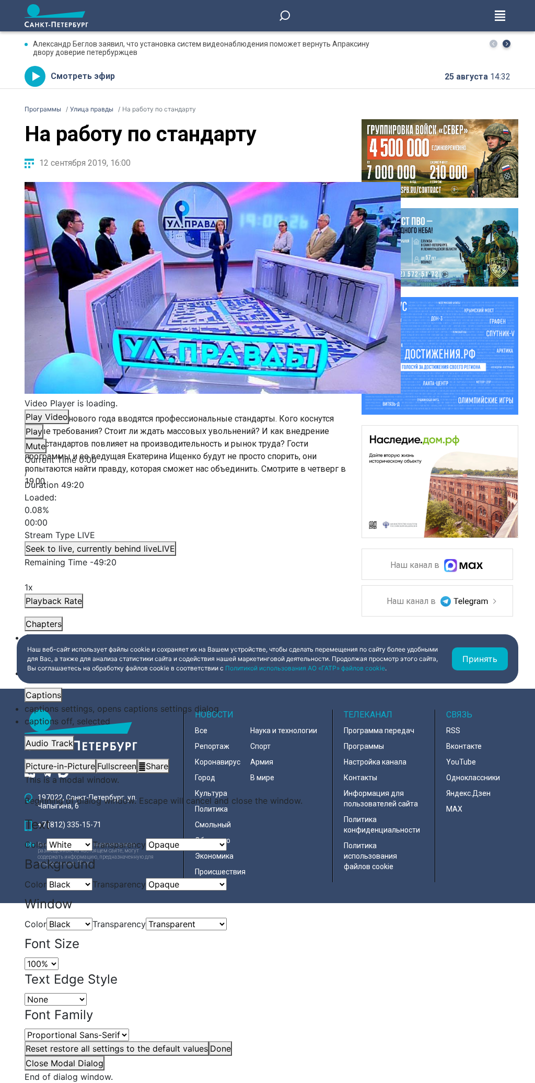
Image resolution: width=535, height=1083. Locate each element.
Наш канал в (415, 566)
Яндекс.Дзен (468, 793)
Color (35, 844)
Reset (117, 1048)
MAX (454, 809)
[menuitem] (213, 708)
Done (220, 1048)
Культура (211, 793)
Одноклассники (473, 777)
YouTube (461, 762)
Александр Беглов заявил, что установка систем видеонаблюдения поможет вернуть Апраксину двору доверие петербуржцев (201, 48)
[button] (506, 44)
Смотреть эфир (83, 76)
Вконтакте (464, 746)
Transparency (119, 844)
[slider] (213, 510)
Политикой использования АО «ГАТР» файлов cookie (305, 668)
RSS (453, 730)
